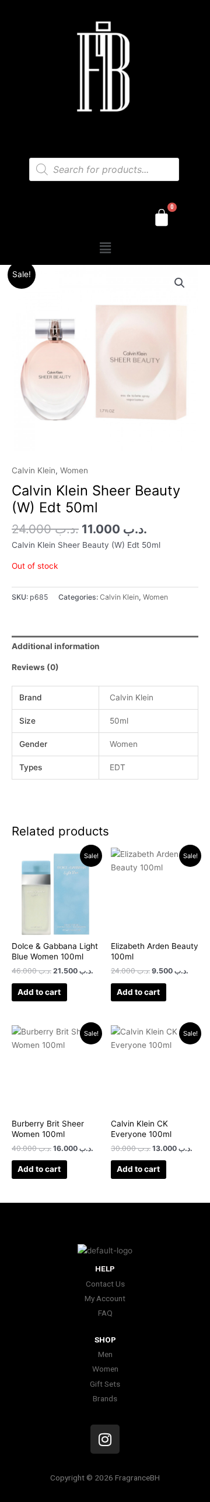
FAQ (105, 1312)
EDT (117, 767)
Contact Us (105, 1283)
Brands (105, 1398)
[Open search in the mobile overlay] (104, 169)
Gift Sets (105, 1383)
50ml (119, 720)
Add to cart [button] (39, 992)
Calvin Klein (33, 470)
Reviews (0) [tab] (35, 667)
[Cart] (161, 217)
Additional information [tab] (56, 646)
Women (74, 470)
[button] (105, 247)
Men (105, 1354)
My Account (105, 1298)
